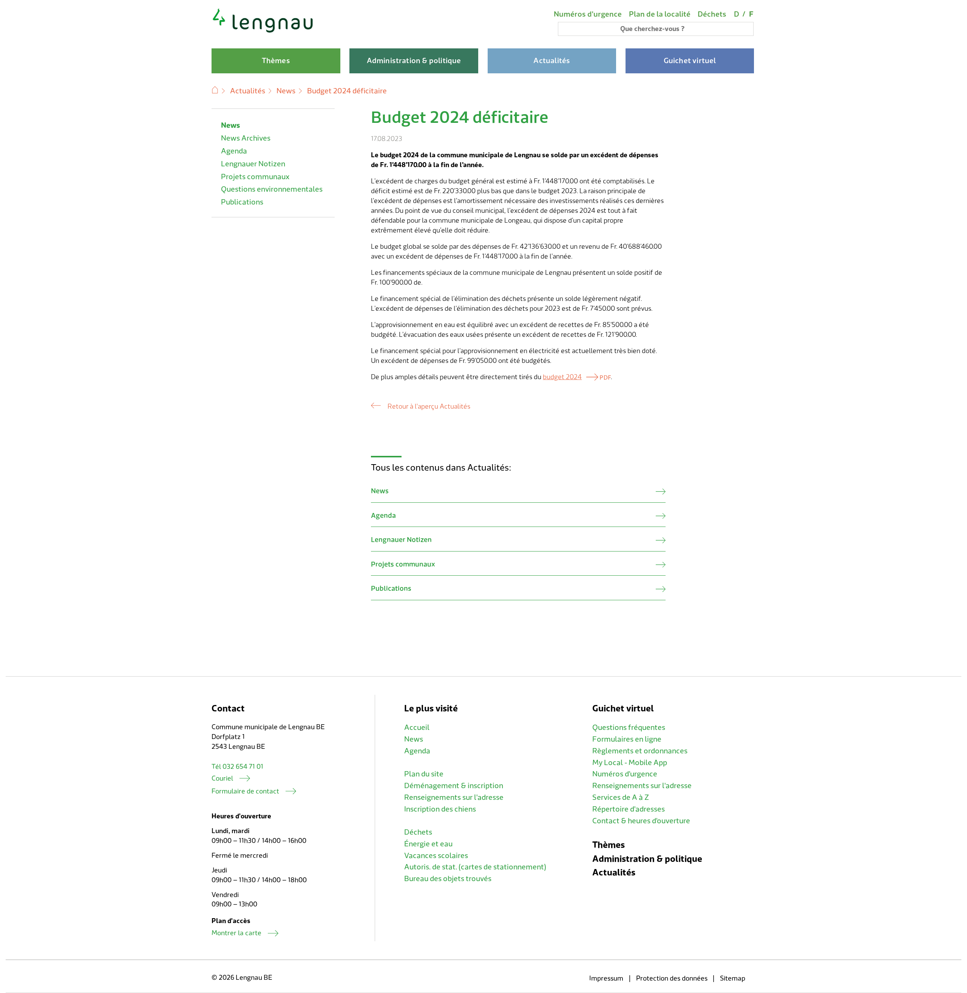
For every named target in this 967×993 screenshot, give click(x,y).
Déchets (712, 14)
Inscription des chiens (440, 809)
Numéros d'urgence (588, 14)
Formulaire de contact (245, 791)
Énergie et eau (428, 844)
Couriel (222, 778)
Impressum (606, 978)
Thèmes (608, 845)
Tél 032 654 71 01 (237, 766)
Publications (242, 202)
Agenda (234, 151)
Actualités (247, 91)
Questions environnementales (272, 189)
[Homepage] (263, 31)
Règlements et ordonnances (639, 751)
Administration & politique (647, 859)
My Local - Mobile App (629, 763)
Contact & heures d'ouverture (641, 821)
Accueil (416, 727)
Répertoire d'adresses (628, 809)
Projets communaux (255, 177)
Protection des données (671, 978)
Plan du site (423, 774)
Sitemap (732, 978)
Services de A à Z (620, 797)
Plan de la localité (659, 14)
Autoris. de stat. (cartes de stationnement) (475, 867)
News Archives (245, 138)
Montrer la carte (236, 933)
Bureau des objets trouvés (447, 879)
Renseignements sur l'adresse (454, 797)
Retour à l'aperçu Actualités (429, 406)
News (286, 91)
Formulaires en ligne (626, 739)
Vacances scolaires (436, 855)
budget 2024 (562, 377)
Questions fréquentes (628, 727)
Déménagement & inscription (453, 786)
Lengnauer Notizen (253, 164)
